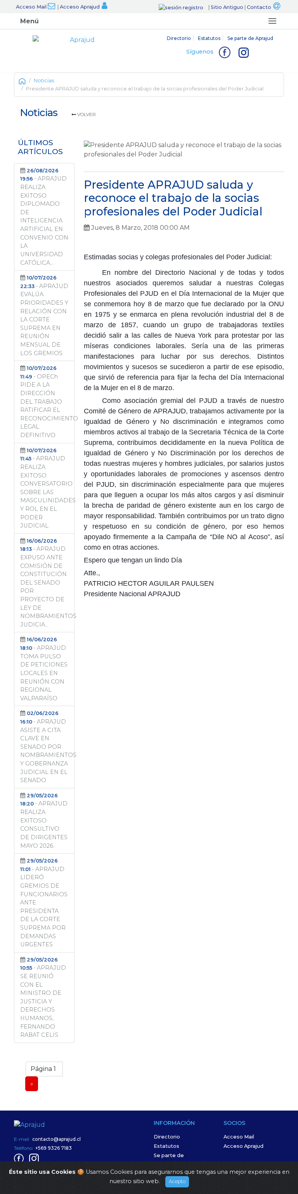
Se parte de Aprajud (250, 38)
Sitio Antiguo (227, 7)
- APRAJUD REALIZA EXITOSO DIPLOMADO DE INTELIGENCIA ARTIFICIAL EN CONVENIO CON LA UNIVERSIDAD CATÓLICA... (44, 217)
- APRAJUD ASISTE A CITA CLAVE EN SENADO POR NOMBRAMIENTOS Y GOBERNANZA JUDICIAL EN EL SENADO (47, 747)
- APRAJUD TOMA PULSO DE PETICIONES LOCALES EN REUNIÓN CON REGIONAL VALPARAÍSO (44, 669)
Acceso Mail (31, 7)
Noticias (44, 80)
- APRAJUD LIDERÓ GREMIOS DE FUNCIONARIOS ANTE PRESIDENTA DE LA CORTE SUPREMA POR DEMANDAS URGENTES (44, 903)
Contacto (259, 7)
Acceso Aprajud (80, 7)
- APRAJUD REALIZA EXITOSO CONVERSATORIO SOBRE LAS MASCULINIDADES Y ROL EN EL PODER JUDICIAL (47, 488)
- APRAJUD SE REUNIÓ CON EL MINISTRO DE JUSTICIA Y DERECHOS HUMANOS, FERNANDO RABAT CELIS (43, 997)
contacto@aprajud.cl (56, 1139)
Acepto (177, 1181)
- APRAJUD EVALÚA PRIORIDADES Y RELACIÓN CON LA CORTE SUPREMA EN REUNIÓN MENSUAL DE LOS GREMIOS (44, 315)
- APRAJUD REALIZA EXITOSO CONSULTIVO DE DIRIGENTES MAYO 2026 (44, 821)
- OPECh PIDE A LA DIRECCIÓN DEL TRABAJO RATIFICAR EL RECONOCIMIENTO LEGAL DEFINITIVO (47, 402)
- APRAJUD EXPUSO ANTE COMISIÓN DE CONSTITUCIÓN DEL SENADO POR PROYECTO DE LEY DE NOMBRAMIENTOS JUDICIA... (47, 583)
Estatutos (209, 38)
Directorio (179, 38)
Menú (29, 21)
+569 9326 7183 (53, 1148)
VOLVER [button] (86, 114)
